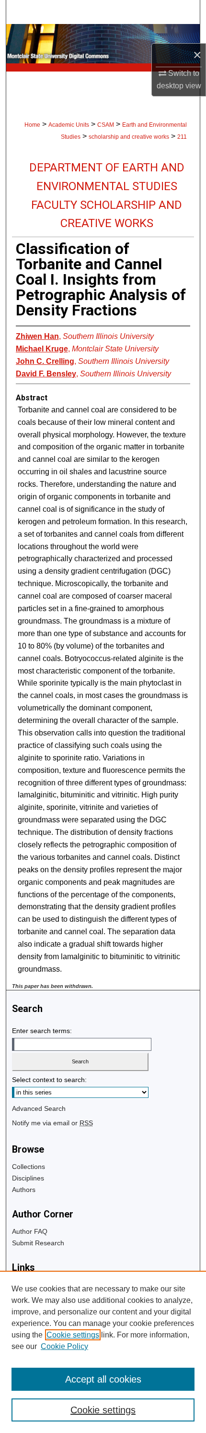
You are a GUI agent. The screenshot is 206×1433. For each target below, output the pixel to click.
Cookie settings (72, 1335)
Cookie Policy (64, 1346)
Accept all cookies (103, 1379)
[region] (103, 1352)
